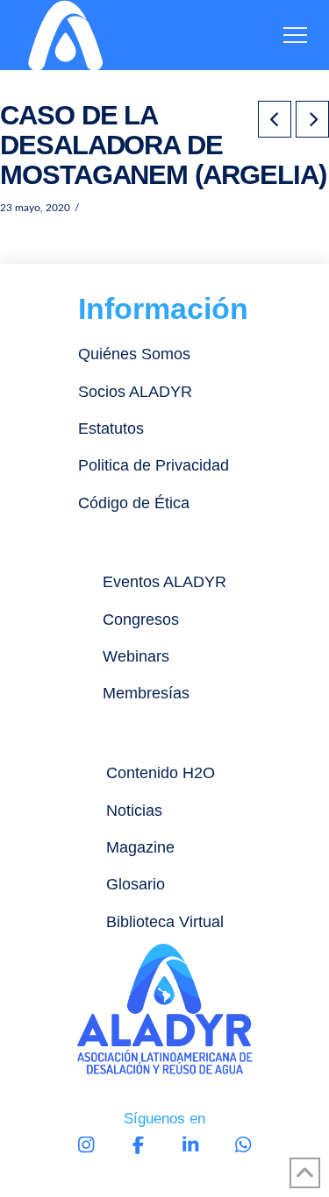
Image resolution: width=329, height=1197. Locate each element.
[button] (295, 35)
